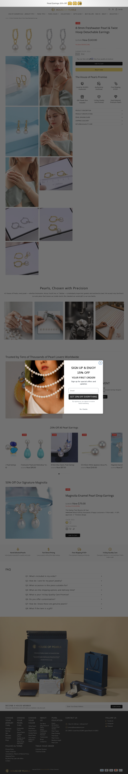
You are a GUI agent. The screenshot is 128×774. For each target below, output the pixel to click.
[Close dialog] (100, 363)
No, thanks (84, 409)
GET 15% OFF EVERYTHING (83, 396)
